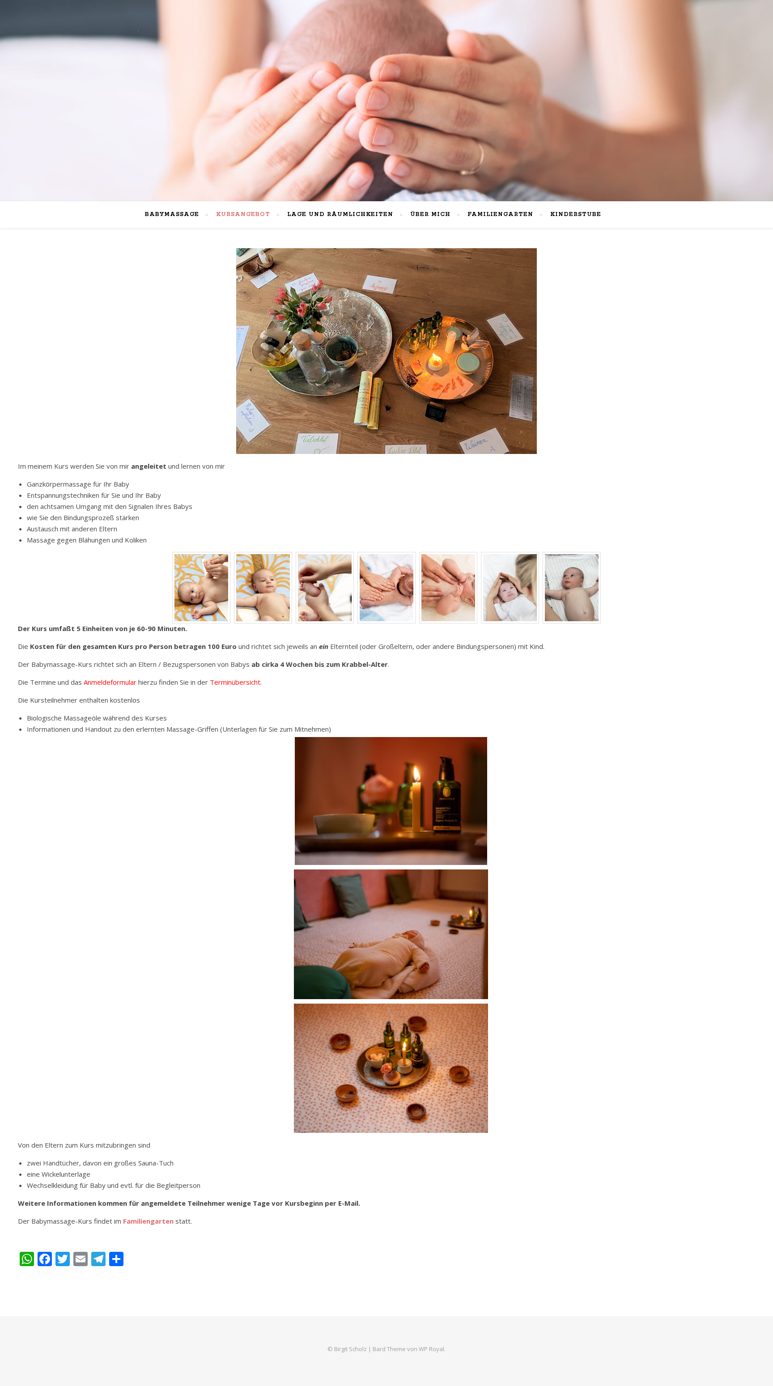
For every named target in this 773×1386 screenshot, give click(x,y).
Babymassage (172, 214)
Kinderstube (575, 214)
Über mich (430, 214)
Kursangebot (243, 214)
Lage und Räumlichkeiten (340, 214)
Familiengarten (500, 214)
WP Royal (431, 1349)
